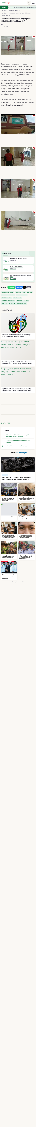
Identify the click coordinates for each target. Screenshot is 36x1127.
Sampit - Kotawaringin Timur (17, 303)
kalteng (18, 292)
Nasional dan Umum (22, 300)
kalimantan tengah (13, 10)
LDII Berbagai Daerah (8, 295)
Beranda (4, 10)
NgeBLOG (4, 303)
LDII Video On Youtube (8, 300)
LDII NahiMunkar (6, 297)
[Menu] (33, 3)
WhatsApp (11, 287)
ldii (24, 292)
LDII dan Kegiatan (21, 295)
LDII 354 (29, 292)
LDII (5, 2)
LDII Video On (17, 297)
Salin (28, 287)
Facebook (19, 287)
